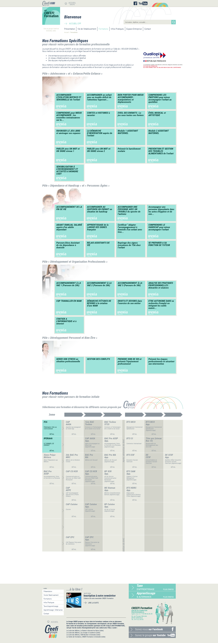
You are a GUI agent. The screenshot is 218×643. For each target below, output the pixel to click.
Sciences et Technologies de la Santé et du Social (93, 428)
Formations (103, 29)
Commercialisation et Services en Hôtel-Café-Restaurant (73, 478)
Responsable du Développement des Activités (152, 445)
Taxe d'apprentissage (51, 606)
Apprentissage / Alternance (53, 610)
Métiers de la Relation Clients (73, 461)
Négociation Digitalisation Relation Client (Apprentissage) (133, 494)
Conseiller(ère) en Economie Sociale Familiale (151, 461)
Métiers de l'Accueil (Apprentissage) (110, 461)
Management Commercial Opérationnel (134, 428)
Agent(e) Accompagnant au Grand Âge (73, 428)
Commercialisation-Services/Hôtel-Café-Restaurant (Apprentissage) (91, 479)
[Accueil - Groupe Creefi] (48, 5)
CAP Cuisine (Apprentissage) (90, 510)
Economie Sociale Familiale (132, 461)
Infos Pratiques (117, 29)
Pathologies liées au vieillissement (50, 428)
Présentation (69, 29)
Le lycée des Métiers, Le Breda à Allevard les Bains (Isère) (85, 631)
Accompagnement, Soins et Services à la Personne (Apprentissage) (112, 445)
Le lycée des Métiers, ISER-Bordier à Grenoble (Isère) (83, 635)
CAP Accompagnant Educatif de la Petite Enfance (72, 494)
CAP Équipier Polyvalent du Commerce (73, 543)
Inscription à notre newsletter (100, 595)
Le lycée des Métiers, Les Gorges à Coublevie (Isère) (83, 633)
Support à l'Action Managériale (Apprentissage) (131, 478)
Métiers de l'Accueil (91, 460)
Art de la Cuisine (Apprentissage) (109, 510)
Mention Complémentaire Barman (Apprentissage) (112, 494)
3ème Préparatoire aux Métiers (51, 461)
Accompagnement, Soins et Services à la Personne (52, 477)
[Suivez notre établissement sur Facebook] (135, 3)
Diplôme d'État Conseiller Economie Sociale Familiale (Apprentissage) (173, 461)
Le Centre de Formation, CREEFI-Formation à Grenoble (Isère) (85, 637)
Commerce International (133, 444)
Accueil (66, 32)
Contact (147, 29)
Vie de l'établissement (87, 29)
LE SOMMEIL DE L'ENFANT (49, 444)
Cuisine (68, 509)
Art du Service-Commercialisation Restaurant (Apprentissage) (110, 479)
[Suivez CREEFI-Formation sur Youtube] (143, 3)
